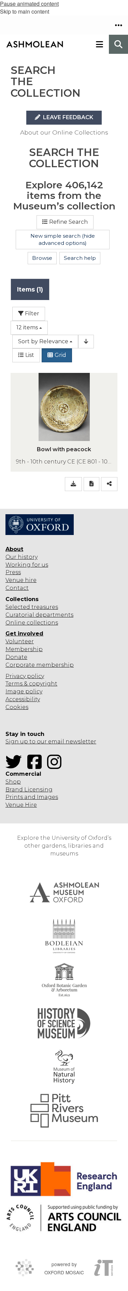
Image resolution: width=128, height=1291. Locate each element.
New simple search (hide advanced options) (62, 240)
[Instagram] (56, 766)
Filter (31, 313)
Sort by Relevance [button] (43, 341)
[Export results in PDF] (91, 484)
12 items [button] (27, 327)
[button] (118, 25)
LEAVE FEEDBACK (67, 117)
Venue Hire (21, 805)
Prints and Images (31, 797)
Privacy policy (24, 676)
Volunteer (19, 641)
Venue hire (21, 580)
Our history (21, 557)
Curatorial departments (39, 615)
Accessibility (22, 699)
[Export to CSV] (73, 484)
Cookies (16, 707)
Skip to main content (24, 11)
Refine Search (68, 222)
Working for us (26, 565)
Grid (60, 355)
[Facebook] (36, 766)
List (29, 355)
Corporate (20, 665)
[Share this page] (109, 484)
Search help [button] (80, 258)
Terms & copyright (31, 683)
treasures (44, 607)
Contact (17, 588)
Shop (13, 781)
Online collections (31, 622)
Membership (24, 649)
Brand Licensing (29, 789)
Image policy (23, 691)
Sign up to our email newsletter (50, 741)
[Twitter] (15, 766)
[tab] (30, 289)
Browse (42, 258)
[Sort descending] (86, 342)
